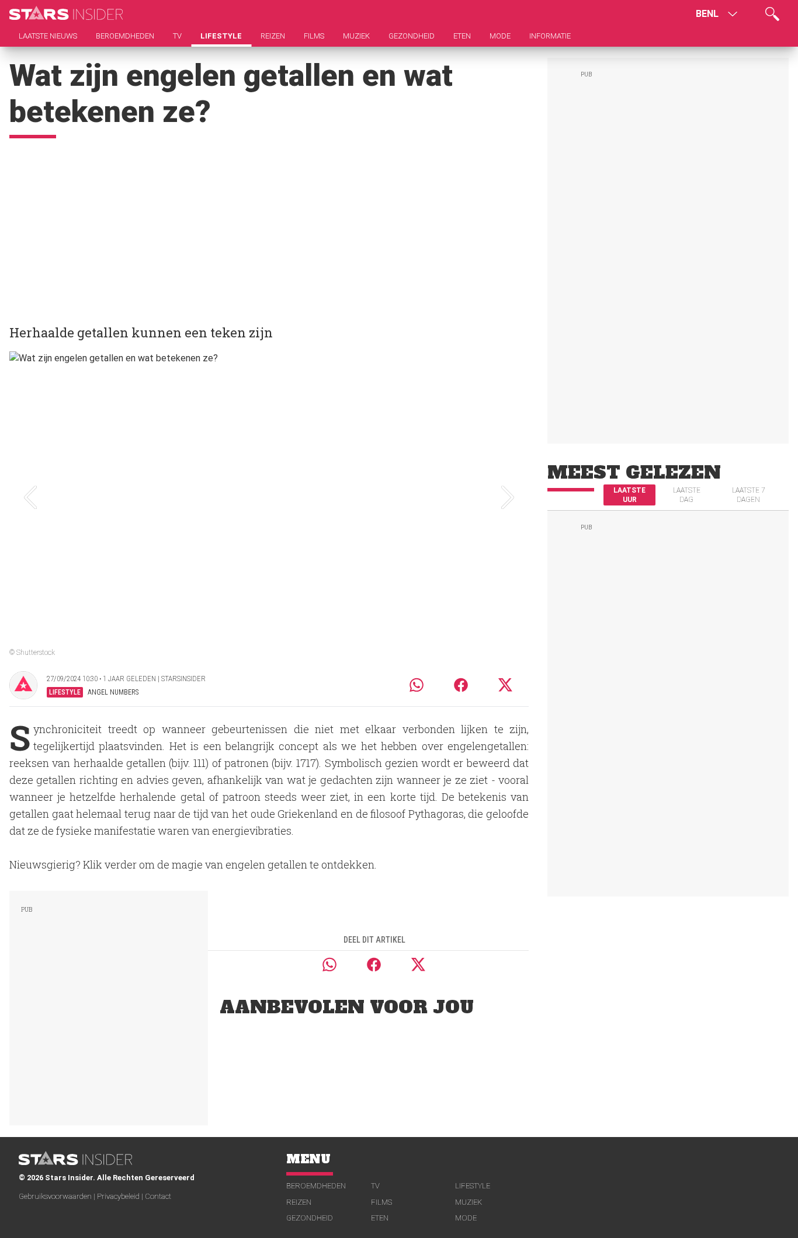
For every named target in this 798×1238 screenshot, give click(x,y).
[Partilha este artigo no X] (506, 685)
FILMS (381, 1202)
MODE (466, 1217)
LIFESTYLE (472, 1185)
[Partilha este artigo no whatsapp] (416, 685)
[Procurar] (772, 14)
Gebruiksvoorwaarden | (58, 1196)
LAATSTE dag (686, 495)
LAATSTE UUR (629, 495)
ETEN (379, 1217)
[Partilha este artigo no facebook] (461, 685)
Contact (158, 1196)
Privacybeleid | (121, 1196)
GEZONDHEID (309, 1217)
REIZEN (298, 1202)
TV (375, 1185)
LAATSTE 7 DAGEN (748, 495)
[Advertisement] (269, 226)
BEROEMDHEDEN (316, 1185)
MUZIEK (468, 1202)
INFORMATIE (550, 36)
